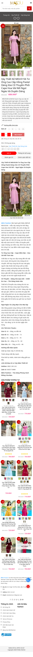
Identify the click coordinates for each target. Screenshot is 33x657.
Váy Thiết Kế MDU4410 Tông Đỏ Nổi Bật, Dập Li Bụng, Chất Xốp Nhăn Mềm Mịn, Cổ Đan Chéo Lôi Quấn (8, 410)
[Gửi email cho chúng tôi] (16, 599)
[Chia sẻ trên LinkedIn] (18, 149)
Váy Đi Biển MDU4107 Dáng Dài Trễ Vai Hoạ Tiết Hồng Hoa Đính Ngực (24, 447)
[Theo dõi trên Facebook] (10, 599)
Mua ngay (18, 134)
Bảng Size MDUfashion (9, 630)
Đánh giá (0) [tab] (9, 157)
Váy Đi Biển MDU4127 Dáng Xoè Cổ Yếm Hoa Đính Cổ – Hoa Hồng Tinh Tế (25, 528)
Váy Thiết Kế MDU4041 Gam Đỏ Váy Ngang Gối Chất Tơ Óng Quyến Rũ (24, 487)
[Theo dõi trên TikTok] (14, 599)
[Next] (29, 46)
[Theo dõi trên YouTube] (22, 599)
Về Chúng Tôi (6, 607)
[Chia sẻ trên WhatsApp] (2, 149)
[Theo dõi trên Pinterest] (20, 599)
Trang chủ (6, 15)
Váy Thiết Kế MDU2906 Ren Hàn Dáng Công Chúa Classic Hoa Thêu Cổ (8, 485)
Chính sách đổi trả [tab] (24, 157)
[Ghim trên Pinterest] (15, 149)
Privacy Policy (6, 622)
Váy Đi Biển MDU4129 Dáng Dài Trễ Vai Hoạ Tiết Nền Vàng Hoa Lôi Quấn (8, 524)
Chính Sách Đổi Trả (8, 616)
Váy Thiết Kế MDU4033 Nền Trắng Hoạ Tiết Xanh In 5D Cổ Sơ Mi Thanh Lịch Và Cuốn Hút (24, 406)
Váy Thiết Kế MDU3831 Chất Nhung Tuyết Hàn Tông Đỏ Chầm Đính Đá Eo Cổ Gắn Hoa (8, 562)
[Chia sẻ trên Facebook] (5, 149)
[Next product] (15, 18)
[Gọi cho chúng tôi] (18, 599)
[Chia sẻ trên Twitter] (9, 149)
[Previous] (4, 46)
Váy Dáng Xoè (25, 15)
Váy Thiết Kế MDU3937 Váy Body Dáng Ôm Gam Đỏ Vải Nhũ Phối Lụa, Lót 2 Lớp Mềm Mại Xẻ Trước (24, 563)
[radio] (9, 129)
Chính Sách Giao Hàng (9, 613)
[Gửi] (29, 8)
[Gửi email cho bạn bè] (12, 149)
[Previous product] (18, 18)
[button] (2, 3)
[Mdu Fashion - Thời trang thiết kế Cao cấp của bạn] (16, 3)
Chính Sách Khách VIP (9, 610)
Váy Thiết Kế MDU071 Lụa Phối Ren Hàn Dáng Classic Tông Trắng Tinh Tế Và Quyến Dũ (8, 448)
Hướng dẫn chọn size (11, 125)
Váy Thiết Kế (15, 15)
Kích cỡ (3, 128)
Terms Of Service (7, 619)
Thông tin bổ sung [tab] (24, 153)
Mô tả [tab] (9, 153)
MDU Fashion (5, 577)
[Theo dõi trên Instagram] (12, 599)
